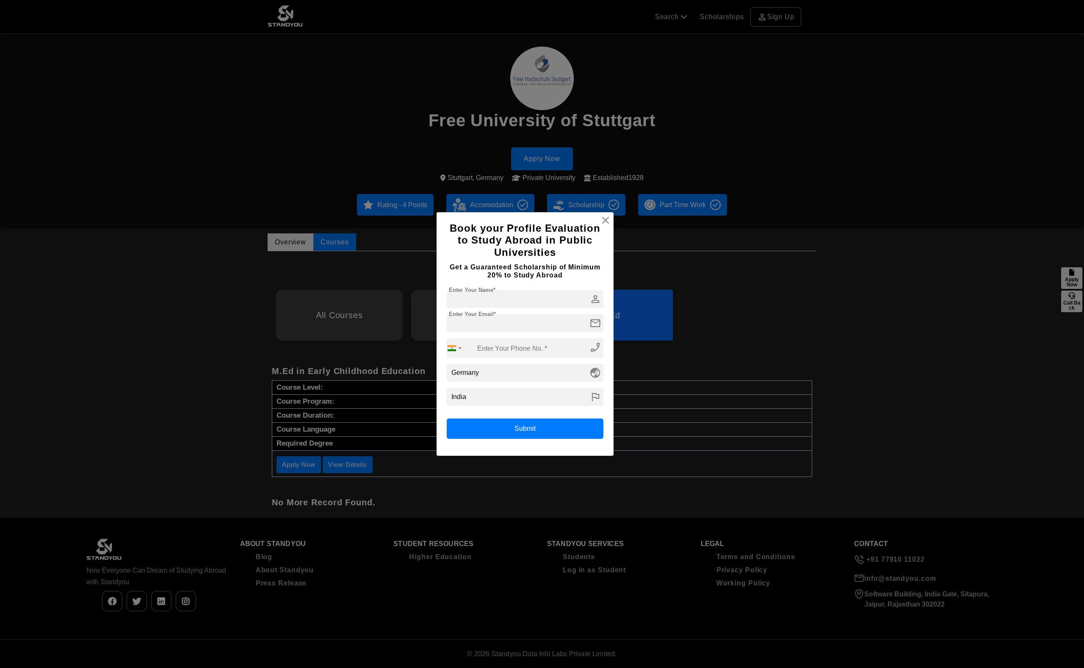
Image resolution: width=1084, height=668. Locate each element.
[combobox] (454, 348)
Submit (525, 428)
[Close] (605, 220)
